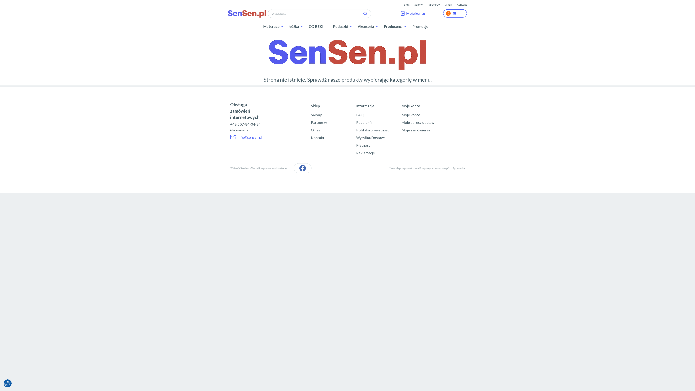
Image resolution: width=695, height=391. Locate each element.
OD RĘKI (316, 26)
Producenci (393, 26)
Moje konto (410, 115)
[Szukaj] (365, 14)
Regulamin (364, 122)
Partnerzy (433, 4)
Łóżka (294, 26)
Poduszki (340, 26)
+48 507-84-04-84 (245, 124)
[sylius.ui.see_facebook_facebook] (302, 168)
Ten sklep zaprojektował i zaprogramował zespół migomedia (427, 168)
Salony (418, 4)
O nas (448, 4)
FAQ (360, 115)
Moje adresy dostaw (417, 122)
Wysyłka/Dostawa (371, 137)
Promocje (420, 26)
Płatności (364, 145)
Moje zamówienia (415, 130)
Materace (271, 26)
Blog (407, 4)
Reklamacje (365, 153)
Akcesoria (366, 26)
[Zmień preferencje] (8, 383)
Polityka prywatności (373, 130)
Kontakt (462, 4)
